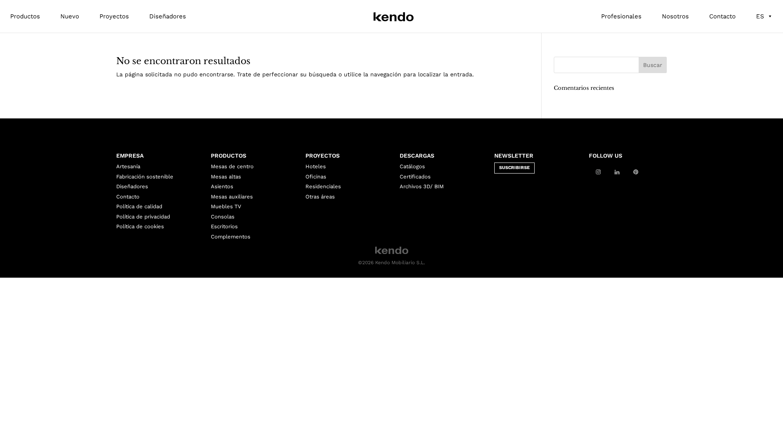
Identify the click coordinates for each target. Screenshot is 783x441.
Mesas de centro (232, 166)
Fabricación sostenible (144, 177)
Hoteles (315, 166)
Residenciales (323, 186)
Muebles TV (226, 206)
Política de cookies (140, 226)
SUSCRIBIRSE (514, 167)
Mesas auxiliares (232, 197)
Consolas (222, 217)
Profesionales (621, 16)
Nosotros (675, 16)
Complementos (230, 237)
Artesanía (128, 166)
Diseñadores (167, 16)
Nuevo (69, 16)
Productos (25, 16)
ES (760, 16)
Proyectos (114, 16)
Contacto (722, 16)
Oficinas (315, 177)
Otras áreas (320, 197)
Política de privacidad (143, 217)
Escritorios (224, 226)
